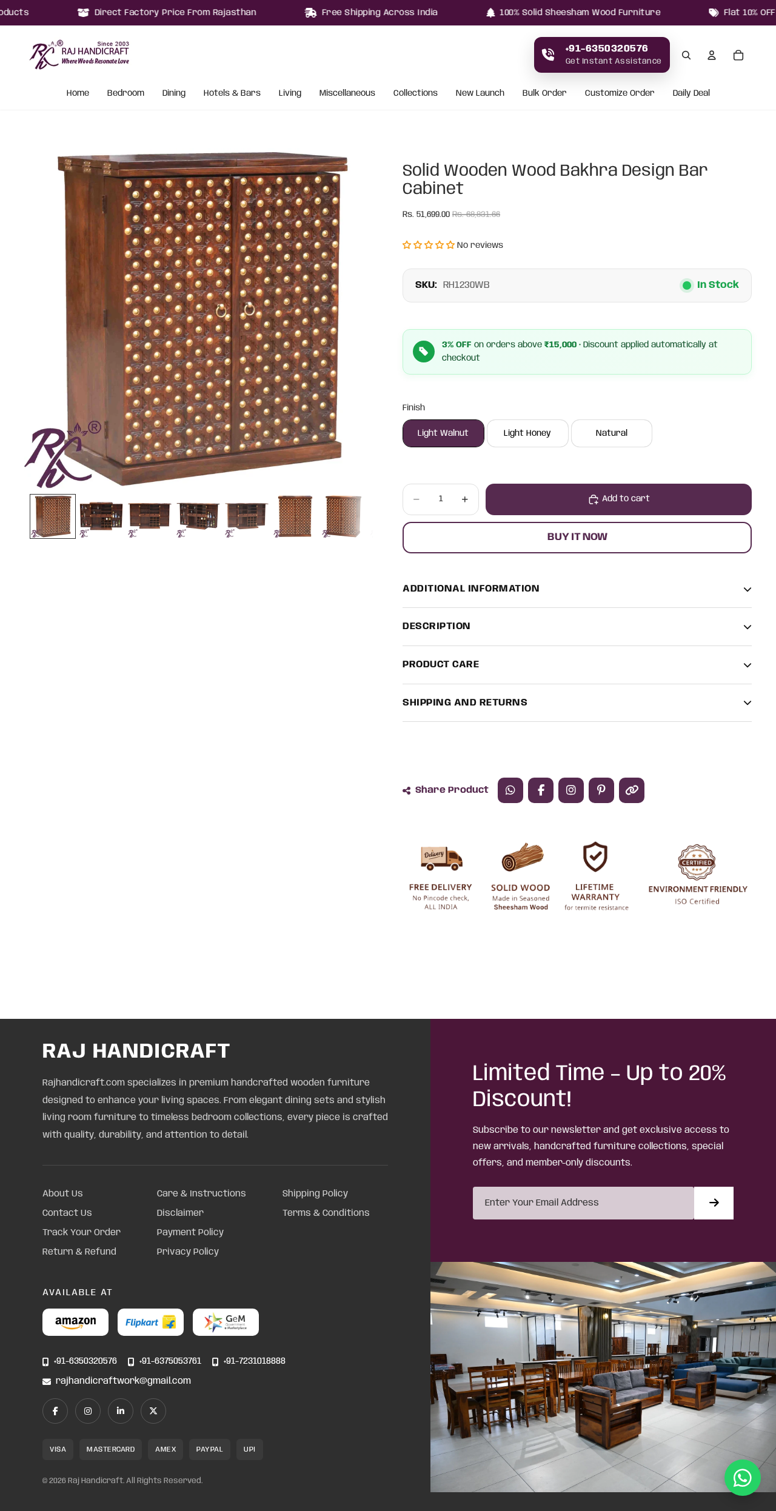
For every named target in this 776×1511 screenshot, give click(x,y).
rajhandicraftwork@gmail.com (123, 1381)
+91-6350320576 (85, 1361)
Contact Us (67, 1213)
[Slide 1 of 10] (53, 516)
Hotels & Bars (232, 94)
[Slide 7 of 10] (344, 516)
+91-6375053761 (170, 1361)
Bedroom (125, 94)
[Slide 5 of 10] (247, 516)
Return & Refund (79, 1252)
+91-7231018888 (255, 1361)
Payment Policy (190, 1233)
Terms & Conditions (326, 1213)
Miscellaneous (347, 94)
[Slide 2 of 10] (101, 516)
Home (78, 94)
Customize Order (620, 94)
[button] (429, 245)
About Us (62, 1194)
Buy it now (577, 537)
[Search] (686, 55)
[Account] (711, 55)
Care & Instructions (201, 1194)
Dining (174, 94)
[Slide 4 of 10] (198, 516)
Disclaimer (180, 1213)
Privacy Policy (188, 1252)
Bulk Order (545, 94)
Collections (415, 94)
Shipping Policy (315, 1194)
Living (290, 94)
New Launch (480, 94)
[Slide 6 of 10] (295, 516)
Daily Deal (691, 94)
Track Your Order (81, 1233)
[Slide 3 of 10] (150, 516)
